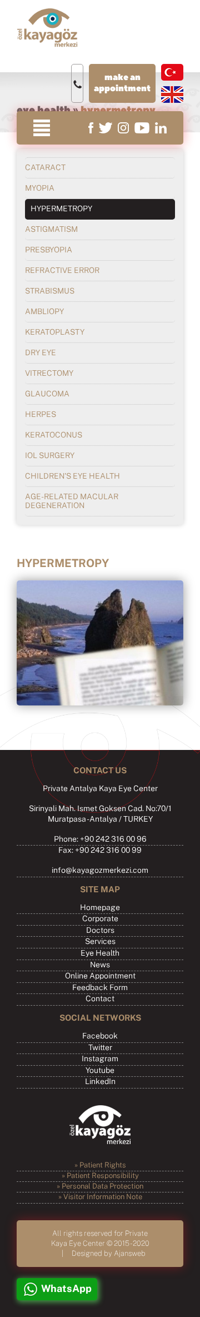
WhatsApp (66, 1289)
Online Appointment (100, 976)
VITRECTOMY (49, 373)
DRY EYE (40, 353)
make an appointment (122, 83)
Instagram (100, 1059)
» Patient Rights (100, 1165)
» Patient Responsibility (100, 1176)
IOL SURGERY (49, 456)
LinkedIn (100, 1082)
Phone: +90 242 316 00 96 (100, 839)
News (100, 965)
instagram (123, 128)
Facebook (100, 1036)
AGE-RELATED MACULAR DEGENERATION (71, 501)
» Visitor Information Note (100, 1197)
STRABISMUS (49, 291)
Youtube (100, 1071)
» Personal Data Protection (100, 1186)
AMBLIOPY (44, 312)
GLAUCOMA (47, 394)
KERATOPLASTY (54, 332)
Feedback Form (100, 988)
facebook (90, 128)
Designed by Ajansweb (109, 1253)
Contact (100, 999)
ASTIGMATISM (51, 229)
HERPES (40, 415)
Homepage (100, 908)
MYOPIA (39, 188)
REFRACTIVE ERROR (62, 271)
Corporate (100, 919)
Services (100, 942)
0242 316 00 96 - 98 (77, 84)
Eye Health (100, 953)
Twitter (100, 1048)
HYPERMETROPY (61, 209)
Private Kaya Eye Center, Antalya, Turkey (47, 27)
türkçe (172, 72)
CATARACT (45, 168)
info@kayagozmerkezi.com (100, 870)
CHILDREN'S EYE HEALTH (72, 476)
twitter (105, 128)
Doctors (100, 931)
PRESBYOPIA (48, 250)
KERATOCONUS (53, 435)
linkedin (161, 128)
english (172, 94)
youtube (141, 128)
